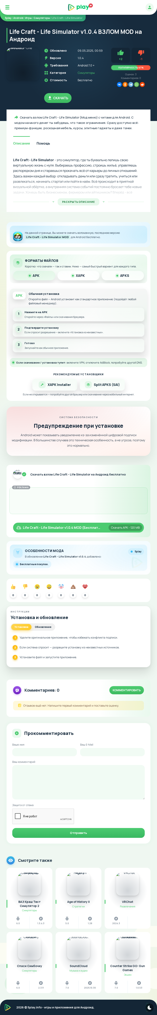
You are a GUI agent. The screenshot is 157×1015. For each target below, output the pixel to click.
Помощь (43, 143)
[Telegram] (130, 84)
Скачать (60, 98)
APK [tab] (36, 275)
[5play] (78, 7)
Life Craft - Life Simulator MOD (47, 237)
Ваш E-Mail (86, 744)
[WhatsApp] (136, 84)
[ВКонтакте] (119, 84)
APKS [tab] (124, 275)
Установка (21, 627)
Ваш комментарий (23, 762)
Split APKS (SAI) (107, 384)
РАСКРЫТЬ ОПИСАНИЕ (78, 202)
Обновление (43, 627)
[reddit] (142, 84)
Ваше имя (18, 744)
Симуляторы (86, 73)
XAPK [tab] (80, 275)
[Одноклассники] (125, 84)
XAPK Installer (59, 384)
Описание (21, 143)
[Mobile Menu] (7, 7)
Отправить (78, 833)
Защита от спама (23, 805)
